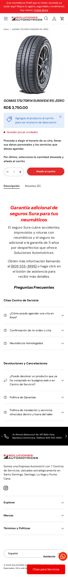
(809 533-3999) (24, 266)
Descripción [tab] (12, 186)
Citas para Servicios (46, 569)
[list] (34, 65)
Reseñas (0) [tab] (33, 186)
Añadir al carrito (45, 171)
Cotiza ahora (41, 10)
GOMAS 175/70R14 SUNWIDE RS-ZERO (30, 29)
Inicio (6, 29)
